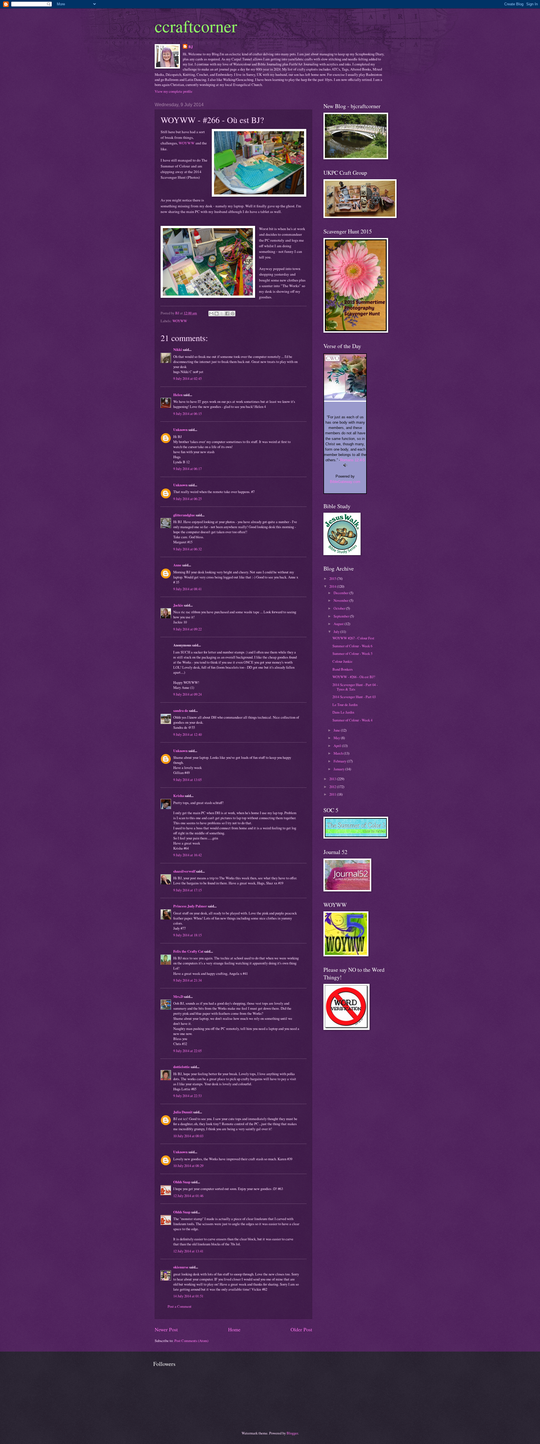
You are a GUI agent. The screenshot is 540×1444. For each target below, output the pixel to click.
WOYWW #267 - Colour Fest (353, 638)
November (341, 600)
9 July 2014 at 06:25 (187, 498)
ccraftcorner (196, 26)
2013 (333, 778)
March (339, 753)
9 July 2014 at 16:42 (187, 854)
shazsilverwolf (184, 871)
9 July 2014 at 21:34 (187, 980)
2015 (333, 578)
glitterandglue (184, 514)
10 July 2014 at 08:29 (188, 1165)
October (340, 608)
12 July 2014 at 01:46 (188, 1195)
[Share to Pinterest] (232, 313)
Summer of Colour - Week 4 (352, 720)
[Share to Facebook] (227, 313)
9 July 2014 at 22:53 (187, 1095)
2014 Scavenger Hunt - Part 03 (354, 696)
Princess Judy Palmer (190, 906)
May (337, 737)
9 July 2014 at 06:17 (187, 468)
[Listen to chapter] (345, 466)
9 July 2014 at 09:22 (187, 629)
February (340, 761)
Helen (178, 394)
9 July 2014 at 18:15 (187, 934)
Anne (177, 564)
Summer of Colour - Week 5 (352, 653)
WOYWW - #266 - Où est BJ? (353, 676)
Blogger (292, 1433)
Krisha (178, 795)
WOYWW (187, 143)
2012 (333, 786)
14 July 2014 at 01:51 (188, 1295)
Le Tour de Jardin (344, 704)
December (341, 592)
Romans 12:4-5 (352, 460)
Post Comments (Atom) (191, 1340)
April (338, 745)
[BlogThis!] (216, 313)
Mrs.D (178, 996)
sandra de (180, 710)
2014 (333, 586)
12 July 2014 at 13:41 (188, 1251)
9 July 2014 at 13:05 (187, 779)
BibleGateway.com (345, 482)
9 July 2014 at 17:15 (187, 890)
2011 (333, 794)
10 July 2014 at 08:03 (188, 1135)
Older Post (301, 1329)
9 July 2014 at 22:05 (187, 1050)
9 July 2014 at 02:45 (187, 378)
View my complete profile (173, 91)
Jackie (178, 605)
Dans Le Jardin (343, 712)
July (337, 631)
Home (234, 1329)
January (339, 768)
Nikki (177, 349)
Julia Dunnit (182, 1111)
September (342, 616)
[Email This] (211, 313)
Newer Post (166, 1329)
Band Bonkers (342, 669)
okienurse (180, 1267)
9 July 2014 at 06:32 (187, 548)
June (337, 730)
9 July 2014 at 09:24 (187, 694)
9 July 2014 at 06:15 (187, 413)
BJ (190, 46)
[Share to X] (222, 313)
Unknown (180, 429)
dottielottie (181, 1066)
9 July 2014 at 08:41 (187, 588)
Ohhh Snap (181, 1181)
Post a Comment (180, 1306)
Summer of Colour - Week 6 (352, 645)
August (339, 623)
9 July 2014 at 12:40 (187, 734)
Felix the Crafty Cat (188, 951)
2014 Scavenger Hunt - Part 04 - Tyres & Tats (355, 686)
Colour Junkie (342, 661)
